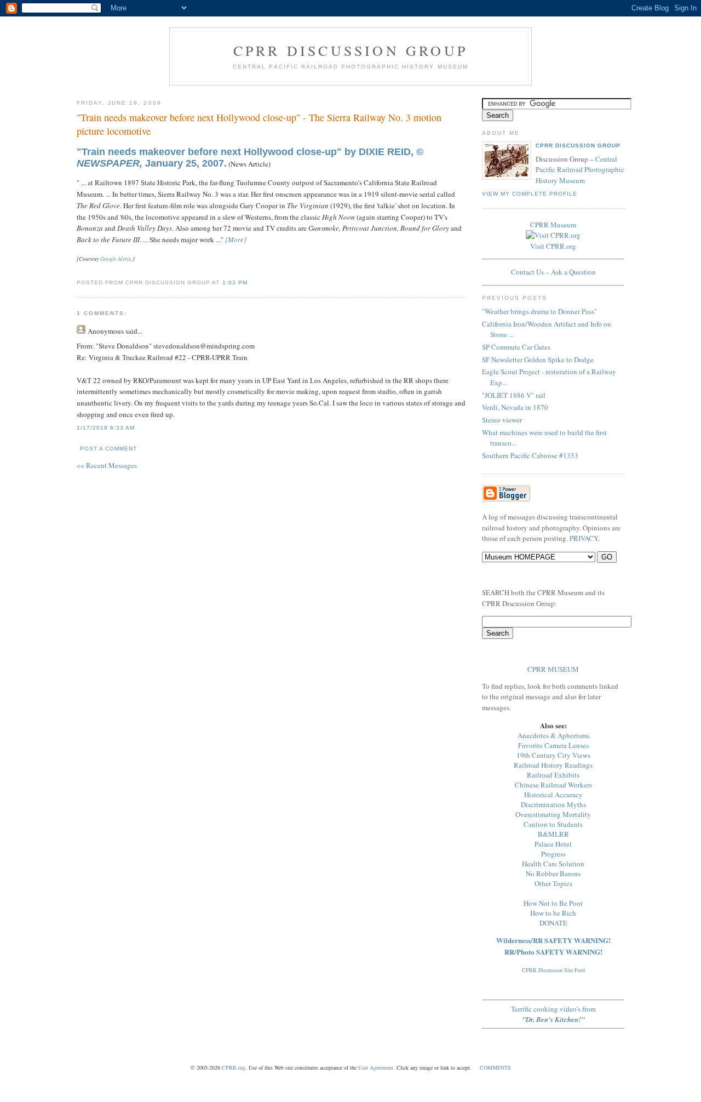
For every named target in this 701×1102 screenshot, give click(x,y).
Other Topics (553, 883)
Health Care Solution (553, 864)
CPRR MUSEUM (553, 669)
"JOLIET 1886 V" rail (513, 395)
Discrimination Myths (553, 804)
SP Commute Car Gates (516, 347)
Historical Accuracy (553, 795)
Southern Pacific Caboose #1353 (530, 455)
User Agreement (375, 1067)
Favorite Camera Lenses (553, 745)
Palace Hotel (553, 844)
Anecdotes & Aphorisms (553, 735)
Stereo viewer (502, 420)
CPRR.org (233, 1067)
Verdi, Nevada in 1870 (515, 407)
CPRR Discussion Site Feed (553, 970)
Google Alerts (115, 258)
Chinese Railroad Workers (553, 785)
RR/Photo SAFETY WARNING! (553, 951)
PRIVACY (584, 538)
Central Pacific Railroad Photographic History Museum (580, 169)
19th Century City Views (553, 755)
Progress (553, 854)
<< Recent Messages (107, 465)
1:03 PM (235, 282)
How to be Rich (553, 913)
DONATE (553, 923)
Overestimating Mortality (553, 814)
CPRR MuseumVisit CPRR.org (553, 235)
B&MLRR (553, 834)
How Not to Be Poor (553, 903)
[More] (235, 239)
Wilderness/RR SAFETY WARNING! (553, 940)
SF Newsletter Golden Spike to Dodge (538, 359)
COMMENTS (495, 1067)
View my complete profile (529, 194)
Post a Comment (108, 449)
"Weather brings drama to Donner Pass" (539, 311)
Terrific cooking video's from (553, 1014)
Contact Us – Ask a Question (553, 272)
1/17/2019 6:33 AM (106, 428)
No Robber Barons (553, 873)
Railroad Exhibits (553, 775)
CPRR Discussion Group (350, 50)
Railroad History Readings (553, 765)
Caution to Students (553, 824)
